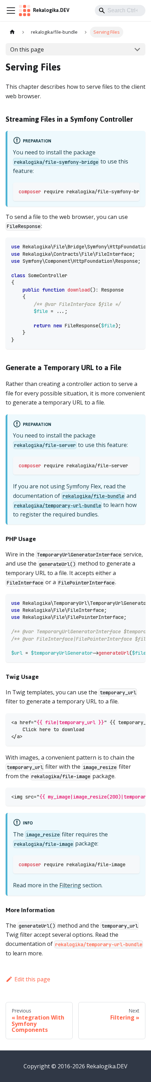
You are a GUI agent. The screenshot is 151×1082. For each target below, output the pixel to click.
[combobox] (120, 10)
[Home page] (12, 32)
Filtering (70, 885)
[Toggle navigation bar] (11, 10)
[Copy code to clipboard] (131, 191)
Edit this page (32, 979)
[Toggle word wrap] (118, 191)
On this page (27, 49)
